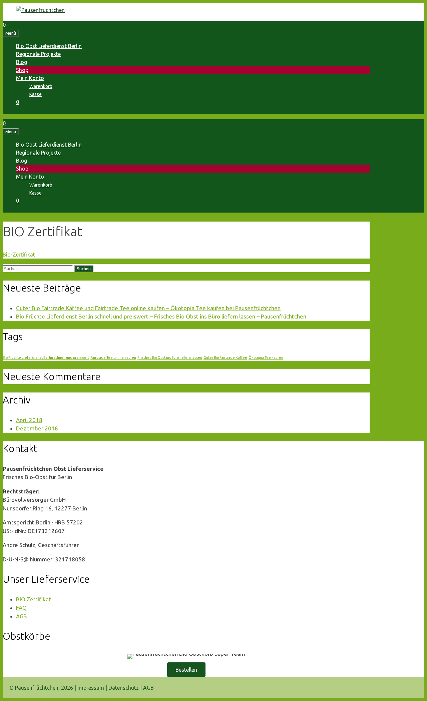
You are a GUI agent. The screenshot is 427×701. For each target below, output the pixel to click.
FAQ (21, 607)
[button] (186, 669)
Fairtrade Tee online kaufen (113, 357)
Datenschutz (123, 688)
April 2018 (29, 420)
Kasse (35, 94)
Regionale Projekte (38, 54)
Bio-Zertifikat (19, 255)
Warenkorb (40, 86)
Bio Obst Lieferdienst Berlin (49, 46)
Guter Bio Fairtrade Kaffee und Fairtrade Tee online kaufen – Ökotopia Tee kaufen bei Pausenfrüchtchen (148, 308)
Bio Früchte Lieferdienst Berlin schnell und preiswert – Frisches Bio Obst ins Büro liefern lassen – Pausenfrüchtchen (161, 316)
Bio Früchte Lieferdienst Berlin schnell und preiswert (46, 357)
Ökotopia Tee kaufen (266, 357)
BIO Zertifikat (33, 599)
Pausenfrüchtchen (36, 688)
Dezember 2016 (37, 428)
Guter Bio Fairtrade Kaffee (225, 357)
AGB (21, 616)
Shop (22, 70)
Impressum (90, 688)
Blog (21, 62)
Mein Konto (30, 78)
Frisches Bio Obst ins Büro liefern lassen (169, 357)
